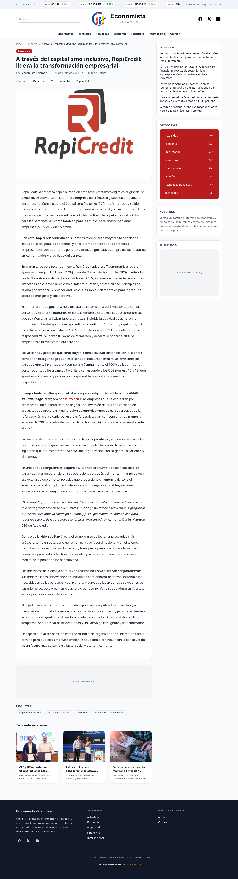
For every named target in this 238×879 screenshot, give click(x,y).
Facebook (39, 81)
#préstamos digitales (59, 712)
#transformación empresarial (109, 712)
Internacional (157, 33)
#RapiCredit (82, 712)
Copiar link (82, 81)
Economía (120, 33)
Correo (162, 822)
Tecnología (84, 33)
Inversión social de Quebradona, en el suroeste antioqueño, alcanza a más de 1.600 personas (189, 99)
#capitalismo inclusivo (29, 712)
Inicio (19, 44)
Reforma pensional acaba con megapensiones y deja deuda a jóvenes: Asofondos (188, 108)
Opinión (175, 33)
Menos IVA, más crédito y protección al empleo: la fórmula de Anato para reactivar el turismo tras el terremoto (189, 57)
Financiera (137, 33)
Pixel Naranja (132, 864)
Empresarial (65, 33)
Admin (162, 817)
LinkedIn (64, 81)
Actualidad (102, 33)
